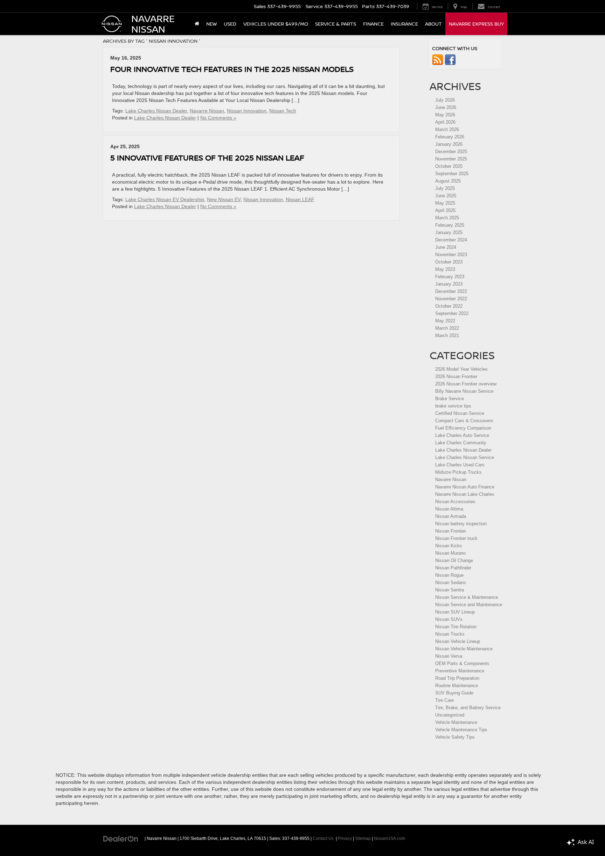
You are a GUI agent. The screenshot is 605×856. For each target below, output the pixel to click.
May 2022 (445, 320)
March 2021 (447, 335)
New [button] (211, 23)
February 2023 (449, 276)
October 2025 (449, 166)
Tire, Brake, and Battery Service (468, 707)
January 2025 (449, 232)
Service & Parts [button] (335, 23)
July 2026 (445, 100)
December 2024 (451, 239)
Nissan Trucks (450, 634)
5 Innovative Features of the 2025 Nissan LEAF (207, 157)
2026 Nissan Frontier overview (465, 383)
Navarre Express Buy (476, 23)
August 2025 (448, 181)
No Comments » (218, 118)
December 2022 (451, 291)
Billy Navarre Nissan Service (464, 391)
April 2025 (445, 210)
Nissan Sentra (449, 590)
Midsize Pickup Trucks (458, 472)
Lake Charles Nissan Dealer (156, 111)
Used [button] (230, 23)
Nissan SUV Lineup (455, 612)
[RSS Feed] (437, 59)
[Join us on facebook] (450, 59)
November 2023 (451, 254)
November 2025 (451, 159)
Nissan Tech (282, 111)
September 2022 (451, 313)
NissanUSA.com (389, 838)
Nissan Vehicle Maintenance (464, 648)
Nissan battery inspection (461, 523)
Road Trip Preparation (457, 678)
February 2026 (449, 136)
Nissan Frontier (450, 531)
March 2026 (447, 129)
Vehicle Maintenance (456, 722)
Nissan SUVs (449, 619)
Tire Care (444, 700)
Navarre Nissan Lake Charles (464, 494)
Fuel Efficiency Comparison (463, 428)
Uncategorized (449, 715)
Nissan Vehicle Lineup (457, 641)
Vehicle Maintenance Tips (461, 729)
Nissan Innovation (246, 111)
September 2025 (451, 173)
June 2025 (445, 195)
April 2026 (445, 122)
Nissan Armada (450, 516)
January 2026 (449, 144)
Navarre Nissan (207, 111)
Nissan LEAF (300, 199)
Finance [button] (373, 23)
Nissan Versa (448, 656)
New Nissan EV (224, 199)
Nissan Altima (449, 509)
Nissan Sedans (450, 582)
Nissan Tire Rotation (456, 626)
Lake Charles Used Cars (460, 464)
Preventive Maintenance (459, 670)
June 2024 (445, 247)
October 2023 (449, 262)
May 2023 (445, 269)
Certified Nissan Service (459, 413)
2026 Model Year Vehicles (461, 369)
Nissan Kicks (448, 545)
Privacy (345, 838)
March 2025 (447, 217)
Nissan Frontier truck (456, 538)
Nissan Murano (450, 553)
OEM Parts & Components (462, 663)
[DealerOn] (121, 838)
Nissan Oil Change (454, 560)
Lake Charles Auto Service (462, 435)
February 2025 (449, 225)
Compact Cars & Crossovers (464, 420)
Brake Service (449, 398)
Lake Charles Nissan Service (464, 457)
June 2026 (445, 107)
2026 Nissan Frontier (456, 376)
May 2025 (445, 203)
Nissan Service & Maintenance (466, 597)
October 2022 (449, 306)
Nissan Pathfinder (453, 567)
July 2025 (445, 188)
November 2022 (451, 298)
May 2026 (445, 114)
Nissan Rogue (449, 575)
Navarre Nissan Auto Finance (464, 486)
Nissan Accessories (455, 501)
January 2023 (449, 284)
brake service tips (453, 406)
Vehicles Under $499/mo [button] (275, 23)
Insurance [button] (404, 23)
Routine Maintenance (456, 685)
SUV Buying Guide (454, 693)
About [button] (433, 23)
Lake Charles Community (460, 442)
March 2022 (447, 328)
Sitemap (363, 838)
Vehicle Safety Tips (455, 737)
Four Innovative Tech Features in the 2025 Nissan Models (232, 69)
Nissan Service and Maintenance (468, 604)
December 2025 (451, 151)
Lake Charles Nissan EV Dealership (164, 199)
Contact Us (323, 838)
